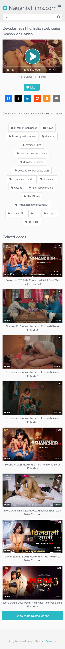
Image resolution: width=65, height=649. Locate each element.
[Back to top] (59, 642)
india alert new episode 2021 (33, 204)
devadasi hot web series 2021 (33, 170)
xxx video (33, 221)
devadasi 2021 (33, 145)
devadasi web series (23, 179)
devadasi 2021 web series (33, 153)
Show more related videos (32, 615)
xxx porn (51, 213)
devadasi (50, 136)
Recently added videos (23, 136)
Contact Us (51, 641)
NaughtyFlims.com (31, 8)
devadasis (48, 179)
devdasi (18, 187)
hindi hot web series (42, 187)
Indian (49, 128)
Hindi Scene (33, 196)
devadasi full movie (33, 162)
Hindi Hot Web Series (25, 128)
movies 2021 (18, 213)
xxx (35, 213)
